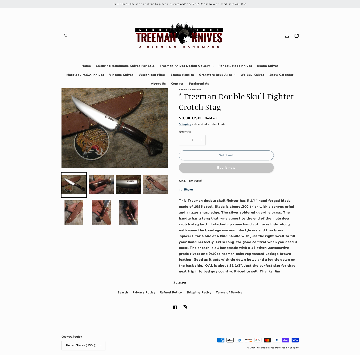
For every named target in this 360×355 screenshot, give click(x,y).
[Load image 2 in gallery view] (101, 184)
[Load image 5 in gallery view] (74, 212)
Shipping (185, 124)
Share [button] (188, 190)
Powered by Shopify (287, 347)
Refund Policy (171, 292)
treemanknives (265, 347)
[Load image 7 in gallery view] (128, 212)
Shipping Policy (199, 292)
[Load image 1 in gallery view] (74, 184)
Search (123, 292)
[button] (66, 35)
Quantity (185, 131)
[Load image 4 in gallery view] (155, 184)
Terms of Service (229, 292)
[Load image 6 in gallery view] (101, 212)
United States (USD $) (81, 345)
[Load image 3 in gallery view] (128, 184)
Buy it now (226, 167)
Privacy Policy (144, 292)
